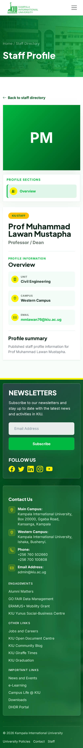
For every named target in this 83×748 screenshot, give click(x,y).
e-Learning (17, 685)
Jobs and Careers (23, 631)
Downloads (17, 700)
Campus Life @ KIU (24, 692)
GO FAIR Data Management (30, 599)
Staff (51, 741)
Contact (39, 741)
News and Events (22, 678)
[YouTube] (49, 469)
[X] (21, 469)
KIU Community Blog (25, 645)
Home (7, 43)
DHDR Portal (18, 707)
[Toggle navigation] (74, 7)
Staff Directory (28, 43)
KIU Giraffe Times (22, 653)
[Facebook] (12, 469)
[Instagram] (40, 469)
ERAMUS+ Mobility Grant (29, 606)
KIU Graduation (21, 660)
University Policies (16, 741)
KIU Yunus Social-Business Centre (36, 613)
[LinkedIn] (30, 469)
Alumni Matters (20, 591)
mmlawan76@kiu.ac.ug (41, 319)
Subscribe (42, 444)
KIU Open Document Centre (31, 638)
